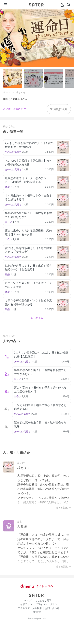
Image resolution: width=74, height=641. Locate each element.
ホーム (7, 92)
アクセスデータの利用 (30, 608)
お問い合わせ (52, 608)
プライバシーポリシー (47, 604)
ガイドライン (25, 604)
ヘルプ (27, 600)
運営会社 (38, 611)
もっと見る (37, 318)
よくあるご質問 (43, 600)
